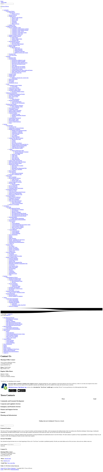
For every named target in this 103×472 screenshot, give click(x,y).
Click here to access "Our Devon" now (17, 387)
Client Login (3, 2)
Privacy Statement (12, 468)
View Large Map (11, 463)
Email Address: (4, 444)
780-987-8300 (7, 458)
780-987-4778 (6, 460)
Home (2, 1)
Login (2, 469)
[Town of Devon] (5, 6)
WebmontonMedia (15, 469)
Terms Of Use (4, 468)
